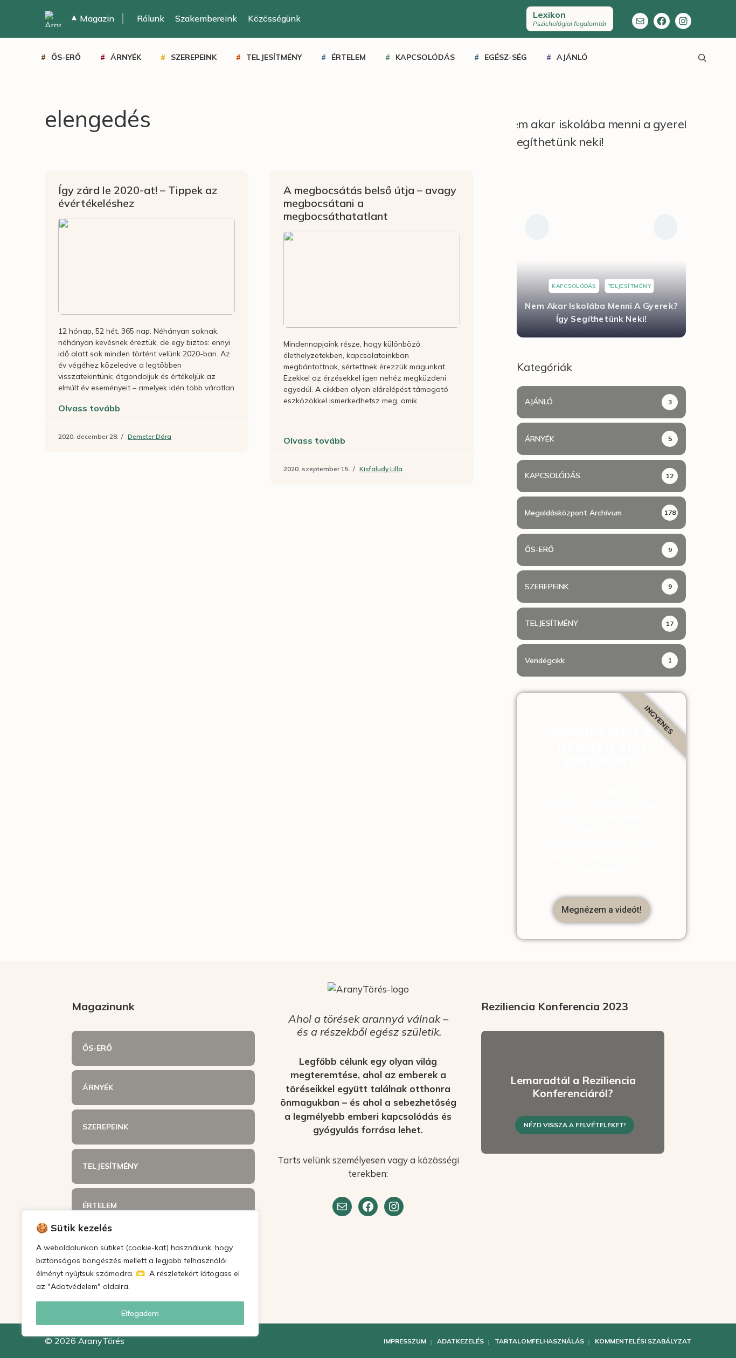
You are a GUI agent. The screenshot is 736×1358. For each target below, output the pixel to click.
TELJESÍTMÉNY (274, 57)
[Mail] (640, 21)
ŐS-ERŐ (66, 57)
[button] (537, 227)
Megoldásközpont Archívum (573, 513)
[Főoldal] (53, 19)
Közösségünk (274, 18)
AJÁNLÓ (572, 57)
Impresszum (405, 1341)
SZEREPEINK (194, 57)
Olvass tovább (89, 408)
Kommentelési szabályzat (643, 1341)
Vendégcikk (545, 660)
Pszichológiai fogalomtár (570, 18)
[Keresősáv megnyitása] (702, 57)
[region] (140, 1273)
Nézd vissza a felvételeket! (575, 1125)
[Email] (342, 1206)
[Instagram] (683, 21)
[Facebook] (662, 21)
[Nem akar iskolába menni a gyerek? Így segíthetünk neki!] (601, 227)
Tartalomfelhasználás (539, 1341)
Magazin (93, 18)
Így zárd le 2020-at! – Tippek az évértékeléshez (138, 196)
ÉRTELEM (348, 57)
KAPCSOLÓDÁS (425, 57)
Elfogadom (140, 1313)
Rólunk (150, 18)
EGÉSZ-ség (505, 57)
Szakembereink (206, 18)
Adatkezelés (460, 1341)
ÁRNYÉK (125, 57)
